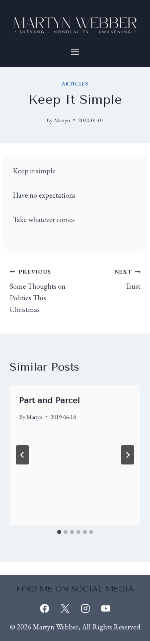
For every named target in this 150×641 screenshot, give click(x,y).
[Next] (127, 454)
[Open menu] (75, 51)
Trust (127, 279)
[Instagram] (85, 608)
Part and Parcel (49, 400)
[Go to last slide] (22, 454)
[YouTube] (105, 608)
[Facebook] (44, 608)
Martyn (62, 120)
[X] (65, 608)
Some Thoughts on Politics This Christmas (38, 291)
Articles (75, 83)
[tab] (59, 532)
